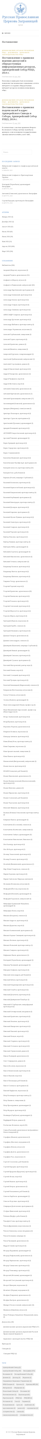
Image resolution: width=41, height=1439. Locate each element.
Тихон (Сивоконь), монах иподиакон (17, 1231)
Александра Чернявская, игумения (16, 329)
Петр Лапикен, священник (13, 1100)
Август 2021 (6, 227)
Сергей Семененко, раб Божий (15, 1162)
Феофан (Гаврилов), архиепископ (16, 1295)
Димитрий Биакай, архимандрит (15, 650)
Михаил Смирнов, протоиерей (14, 950)
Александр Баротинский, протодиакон (17, 290)
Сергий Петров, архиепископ (14, 1186)
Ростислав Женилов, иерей (13, 1125)
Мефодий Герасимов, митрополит (16, 899)
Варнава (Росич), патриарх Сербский (17, 478)
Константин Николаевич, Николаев (16, 839)
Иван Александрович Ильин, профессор (18, 705)
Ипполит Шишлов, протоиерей (15, 808)
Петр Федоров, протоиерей (13, 1110)
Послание (25, 1391)
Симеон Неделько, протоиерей (15, 1201)
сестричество (9, 1411)
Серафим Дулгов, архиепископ (15, 1152)
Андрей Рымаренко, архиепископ (15, 374)
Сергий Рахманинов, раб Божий (15, 1191)
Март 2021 (5, 251)
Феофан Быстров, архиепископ (15, 1300)
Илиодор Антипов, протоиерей (15, 736)
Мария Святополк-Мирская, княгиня (17, 879)
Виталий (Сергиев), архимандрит (15, 552)
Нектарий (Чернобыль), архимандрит (17, 960)
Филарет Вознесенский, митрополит (17, 1305)
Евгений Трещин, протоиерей (14, 680)
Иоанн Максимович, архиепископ (16, 776)
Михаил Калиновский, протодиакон (17, 930)
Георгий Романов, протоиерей (15, 601)
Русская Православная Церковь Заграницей (20, 19)
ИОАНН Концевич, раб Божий (14, 771)
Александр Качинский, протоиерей (16, 295)
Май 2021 (5, 241)
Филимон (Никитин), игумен (14, 1310)
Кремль (20, 1384)
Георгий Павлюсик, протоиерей (15, 596)
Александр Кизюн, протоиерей (15, 300)
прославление (9, 1408)
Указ (17, 1401)
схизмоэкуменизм (10, 1415)
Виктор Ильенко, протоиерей (14, 537)
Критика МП (32, 1384)
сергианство (32, 1408)
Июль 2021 (6, 232)
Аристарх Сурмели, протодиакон (15, 418)
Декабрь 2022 (7, 222)
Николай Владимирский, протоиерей (17, 985)
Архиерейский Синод (12, 1367)
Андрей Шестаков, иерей (12, 384)
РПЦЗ (19, 1398)
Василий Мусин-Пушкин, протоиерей (17, 517)
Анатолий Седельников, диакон (15, 364)
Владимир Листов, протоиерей (15, 571)
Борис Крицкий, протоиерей (14, 443)
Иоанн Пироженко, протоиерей (15, 793)
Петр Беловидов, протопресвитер (16, 1095)
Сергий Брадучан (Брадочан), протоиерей (19, 1172)
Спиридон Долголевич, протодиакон (17, 1206)
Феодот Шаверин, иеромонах (14, 1285)
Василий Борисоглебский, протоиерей (18, 487)
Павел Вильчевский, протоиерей (15, 1071)
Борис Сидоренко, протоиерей (14, 448)
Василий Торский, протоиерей (14, 532)
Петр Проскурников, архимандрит (16, 1105)
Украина (26, 1401)
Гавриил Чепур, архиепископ (14, 581)
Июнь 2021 (6, 236)
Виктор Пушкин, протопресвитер (15, 542)
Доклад (16, 1377)
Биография (29, 1371)
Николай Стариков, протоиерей (15, 1041)
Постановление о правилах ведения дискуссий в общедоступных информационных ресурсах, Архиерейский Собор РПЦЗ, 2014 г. (19, 65)
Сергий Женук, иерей (11, 1177)
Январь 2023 (6, 217)
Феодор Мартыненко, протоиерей (16, 1261)
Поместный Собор (10, 1391)
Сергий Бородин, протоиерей (14, 1167)
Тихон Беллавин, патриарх (13, 1236)
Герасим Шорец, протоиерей (14, 616)
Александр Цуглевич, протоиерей (16, 319)
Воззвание (7, 1374)
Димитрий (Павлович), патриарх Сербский (19, 646)
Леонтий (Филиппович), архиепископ (17, 864)
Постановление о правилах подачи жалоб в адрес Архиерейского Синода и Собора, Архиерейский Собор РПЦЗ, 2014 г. (19, 113)
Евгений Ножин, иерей (12, 670)
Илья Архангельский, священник (15, 751)
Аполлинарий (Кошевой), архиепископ (18, 403)
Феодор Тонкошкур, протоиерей (15, 1270)
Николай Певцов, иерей (12, 1036)
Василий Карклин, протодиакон (15, 512)
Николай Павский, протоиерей (15, 1031)
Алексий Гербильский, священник (16, 334)
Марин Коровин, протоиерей (14, 874)
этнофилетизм (26, 1415)
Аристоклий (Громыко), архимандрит (17, 423)
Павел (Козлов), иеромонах (13, 1066)
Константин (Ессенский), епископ (16, 825)
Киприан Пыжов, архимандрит (14, 820)
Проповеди (24, 1394)
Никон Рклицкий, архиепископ (15, 1056)
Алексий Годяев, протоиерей (14, 339)
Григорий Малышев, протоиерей (15, 631)
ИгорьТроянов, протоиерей (13, 722)
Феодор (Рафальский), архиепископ (16, 1256)
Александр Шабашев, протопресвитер (17, 324)
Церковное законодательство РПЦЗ (17, 1339)
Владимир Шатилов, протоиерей (15, 576)
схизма (20, 1411)
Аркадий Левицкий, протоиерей (15, 428)
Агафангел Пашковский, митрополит (17, 285)
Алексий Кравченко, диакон (13, 344)
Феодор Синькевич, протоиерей (15, 1265)
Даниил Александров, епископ (14, 641)
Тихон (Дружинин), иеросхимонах (16, 1226)
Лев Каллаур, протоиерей (13, 844)
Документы (13, 52)
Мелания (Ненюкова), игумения (15, 884)
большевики (8, 1405)
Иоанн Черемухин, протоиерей (15, 803)
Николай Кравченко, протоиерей (15, 1016)
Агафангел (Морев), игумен (13, 280)
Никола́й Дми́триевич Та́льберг (15, 1000)
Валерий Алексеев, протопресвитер (17, 468)
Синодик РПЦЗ (9, 1354)
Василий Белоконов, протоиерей (15, 483)
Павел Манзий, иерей (11, 1076)
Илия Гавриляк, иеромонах (13, 746)
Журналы (27, 1377)
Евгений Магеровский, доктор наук (16, 665)
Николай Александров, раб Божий (16, 975)
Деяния (6, 1377)
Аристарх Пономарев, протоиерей (16, 413)
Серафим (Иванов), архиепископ (15, 1137)
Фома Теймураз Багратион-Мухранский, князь (20, 1315)
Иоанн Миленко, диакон (12, 788)
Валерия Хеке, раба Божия (13, 473)
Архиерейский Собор (12, 1371)
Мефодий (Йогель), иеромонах (15, 889)
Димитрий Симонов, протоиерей (15, 655)
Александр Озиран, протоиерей (15, 305)
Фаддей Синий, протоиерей (13, 1246)
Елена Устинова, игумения (13, 695)
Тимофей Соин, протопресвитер (15, 1221)
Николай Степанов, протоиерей (15, 1046)
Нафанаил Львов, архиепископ (15, 955)
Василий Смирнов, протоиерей (15, 527)
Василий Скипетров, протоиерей (15, 522)
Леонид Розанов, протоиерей (14, 859)
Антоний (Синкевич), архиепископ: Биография (19, 193)
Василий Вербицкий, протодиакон (16, 497)
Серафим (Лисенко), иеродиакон (15, 1142)
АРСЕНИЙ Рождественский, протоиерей (18, 433)
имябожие (29, 1405)
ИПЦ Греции (8, 1384)
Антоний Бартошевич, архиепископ (16, 394)
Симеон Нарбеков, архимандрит (15, 1196)
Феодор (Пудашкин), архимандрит (16, 1251)
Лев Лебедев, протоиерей (13, 849)
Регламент (7, 1401)
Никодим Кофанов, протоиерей (15, 970)
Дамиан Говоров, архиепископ (14, 636)
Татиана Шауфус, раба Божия (14, 1216)
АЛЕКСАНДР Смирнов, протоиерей (16, 315)
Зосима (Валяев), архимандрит (14, 700)
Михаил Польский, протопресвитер (16, 945)
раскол (21, 1408)
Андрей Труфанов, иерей (12, 379)
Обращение (19, 1388)
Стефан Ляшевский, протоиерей (15, 1211)
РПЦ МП (28, 1398)
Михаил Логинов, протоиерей (14, 940)
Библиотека (6, 265)
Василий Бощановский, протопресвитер (18, 492)
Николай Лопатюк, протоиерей (15, 1021)
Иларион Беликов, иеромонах (14, 732)
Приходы (5, 1344)
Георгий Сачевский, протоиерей (15, 606)
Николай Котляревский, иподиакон (16, 1012)
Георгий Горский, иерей (12, 586)
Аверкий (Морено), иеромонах (14, 270)
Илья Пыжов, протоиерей (13, 756)
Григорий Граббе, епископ (13, 626)
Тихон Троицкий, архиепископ (15, 1241)
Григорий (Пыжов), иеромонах (14, 621)
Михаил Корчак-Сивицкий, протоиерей (18, 935)
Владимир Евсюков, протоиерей (15, 566)
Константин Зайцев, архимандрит (16, 835)
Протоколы (8, 1398)
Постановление (9, 1394)
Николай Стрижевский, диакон (15, 1051)
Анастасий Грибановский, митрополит (18, 359)
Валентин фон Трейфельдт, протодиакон (19, 463)
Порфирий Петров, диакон (13, 1120)
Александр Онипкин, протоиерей (16, 310)
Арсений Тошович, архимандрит (15, 438)
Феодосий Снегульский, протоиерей (17, 1280)
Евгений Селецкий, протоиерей (15, 675)
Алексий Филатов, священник (14, 349)
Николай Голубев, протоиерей (15, 990)
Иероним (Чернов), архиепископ (15, 727)
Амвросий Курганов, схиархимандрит (17, 354)
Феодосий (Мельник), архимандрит (16, 1275)
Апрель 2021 (6, 246)
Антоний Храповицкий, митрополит (17, 399)
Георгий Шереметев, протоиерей (16, 611)
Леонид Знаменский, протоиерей (16, 854)
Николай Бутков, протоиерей (14, 980)
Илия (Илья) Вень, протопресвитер (16, 741)
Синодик (5, 1349)
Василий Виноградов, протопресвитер (18, 502)
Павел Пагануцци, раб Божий (14, 1081)
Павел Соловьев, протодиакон (14, 1086)
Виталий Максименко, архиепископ (16, 557)
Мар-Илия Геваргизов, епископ (15, 869)
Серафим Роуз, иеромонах (13, 1157)
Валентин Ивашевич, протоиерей (16, 458)
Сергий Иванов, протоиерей (14, 1181)
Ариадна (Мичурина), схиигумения (16, 408)
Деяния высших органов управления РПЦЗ (19, 1327)
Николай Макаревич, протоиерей (16, 1026)
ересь (19, 1405)
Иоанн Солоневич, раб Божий (14, 798)
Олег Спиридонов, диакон (13, 1061)
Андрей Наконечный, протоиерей (16, 369)
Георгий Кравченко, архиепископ (16, 591)
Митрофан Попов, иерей (12, 911)
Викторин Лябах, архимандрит (14, 547)
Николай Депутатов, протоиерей (15, 995)
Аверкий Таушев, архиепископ (14, 275)
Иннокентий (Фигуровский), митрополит (18, 761)
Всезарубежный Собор (24, 1374)
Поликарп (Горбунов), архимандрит (16, 1115)
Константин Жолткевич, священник (17, 830)
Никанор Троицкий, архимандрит (16, 965)
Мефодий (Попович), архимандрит (16, 894)
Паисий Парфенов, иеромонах (14, 1091)
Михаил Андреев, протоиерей (14, 920)
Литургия (7, 1388)
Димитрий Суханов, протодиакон (15, 660)
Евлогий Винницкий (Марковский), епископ (20, 685)
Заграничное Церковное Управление (17, 1381)
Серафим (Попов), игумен (13, 1147)
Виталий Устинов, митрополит (15, 562)
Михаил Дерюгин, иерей (12, 925)
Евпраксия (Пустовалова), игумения (16, 690)
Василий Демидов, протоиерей (15, 507)
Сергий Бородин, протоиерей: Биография (17, 201)
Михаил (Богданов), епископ (14, 916)
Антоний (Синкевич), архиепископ (16, 389)
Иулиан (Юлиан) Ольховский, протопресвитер (21, 813)
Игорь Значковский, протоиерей (15, 717)
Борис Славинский (10, 453)
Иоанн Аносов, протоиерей (13, 766)
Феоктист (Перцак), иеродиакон (15, 1290)
